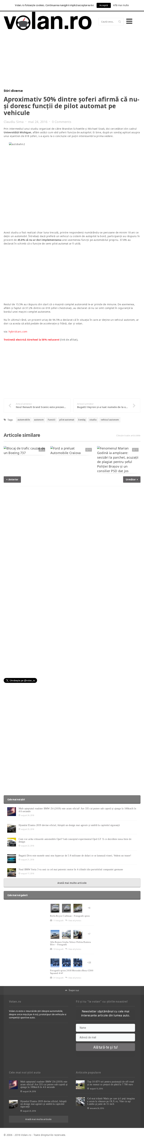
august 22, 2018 (27, 845)
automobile (24, 419)
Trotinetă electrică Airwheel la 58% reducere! (31, 339)
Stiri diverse (13, 91)
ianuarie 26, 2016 (97, 1108)
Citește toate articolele (128, 435)
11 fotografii (58, 920)
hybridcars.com (18, 331)
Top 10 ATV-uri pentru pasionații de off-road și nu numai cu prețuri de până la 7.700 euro (110, 1083)
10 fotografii (58, 949)
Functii (51, 419)
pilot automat (66, 419)
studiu (93, 419)
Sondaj (82, 419)
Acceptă (103, 5)
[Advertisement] (72, 60)
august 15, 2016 (96, 1088)
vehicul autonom (110, 419)
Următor (131, 479)
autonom (39, 419)
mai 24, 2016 (37, 122)
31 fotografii (58, 977)
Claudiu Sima (14, 122)
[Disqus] (72, 534)
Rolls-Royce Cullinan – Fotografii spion (70, 916)
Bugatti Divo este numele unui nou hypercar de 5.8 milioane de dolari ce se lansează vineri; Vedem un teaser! (75, 855)
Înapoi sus (74, 990)
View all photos (74, 920)
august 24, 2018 (27, 815)
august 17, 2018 (27, 873)
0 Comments (61, 122)
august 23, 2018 (27, 829)
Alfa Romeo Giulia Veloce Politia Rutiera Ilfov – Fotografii (70, 943)
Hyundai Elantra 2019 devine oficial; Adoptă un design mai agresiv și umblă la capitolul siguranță (69, 825)
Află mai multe (121, 5)
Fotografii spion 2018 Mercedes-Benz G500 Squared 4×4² (71, 971)
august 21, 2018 (27, 859)
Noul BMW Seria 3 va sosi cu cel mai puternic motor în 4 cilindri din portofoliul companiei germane (71, 869)
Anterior (13, 479)
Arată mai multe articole (72, 883)
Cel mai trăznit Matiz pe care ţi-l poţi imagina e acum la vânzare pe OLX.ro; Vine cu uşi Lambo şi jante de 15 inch (111, 1101)
